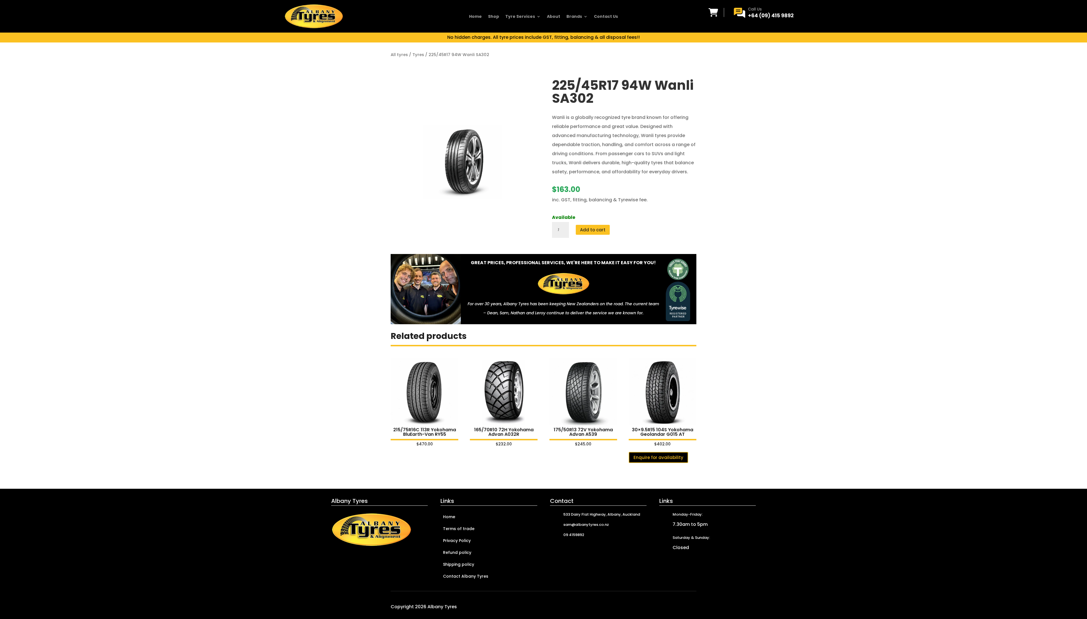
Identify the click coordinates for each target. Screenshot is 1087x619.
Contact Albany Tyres (465, 576)
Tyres (418, 54)
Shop (493, 16)
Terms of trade (458, 529)
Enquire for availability (658, 457)
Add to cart (592, 230)
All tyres (399, 54)
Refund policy (457, 552)
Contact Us (606, 16)
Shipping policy (458, 564)
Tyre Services (520, 16)
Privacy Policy (457, 541)
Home (475, 16)
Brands (574, 16)
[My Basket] (713, 12)
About (553, 16)
